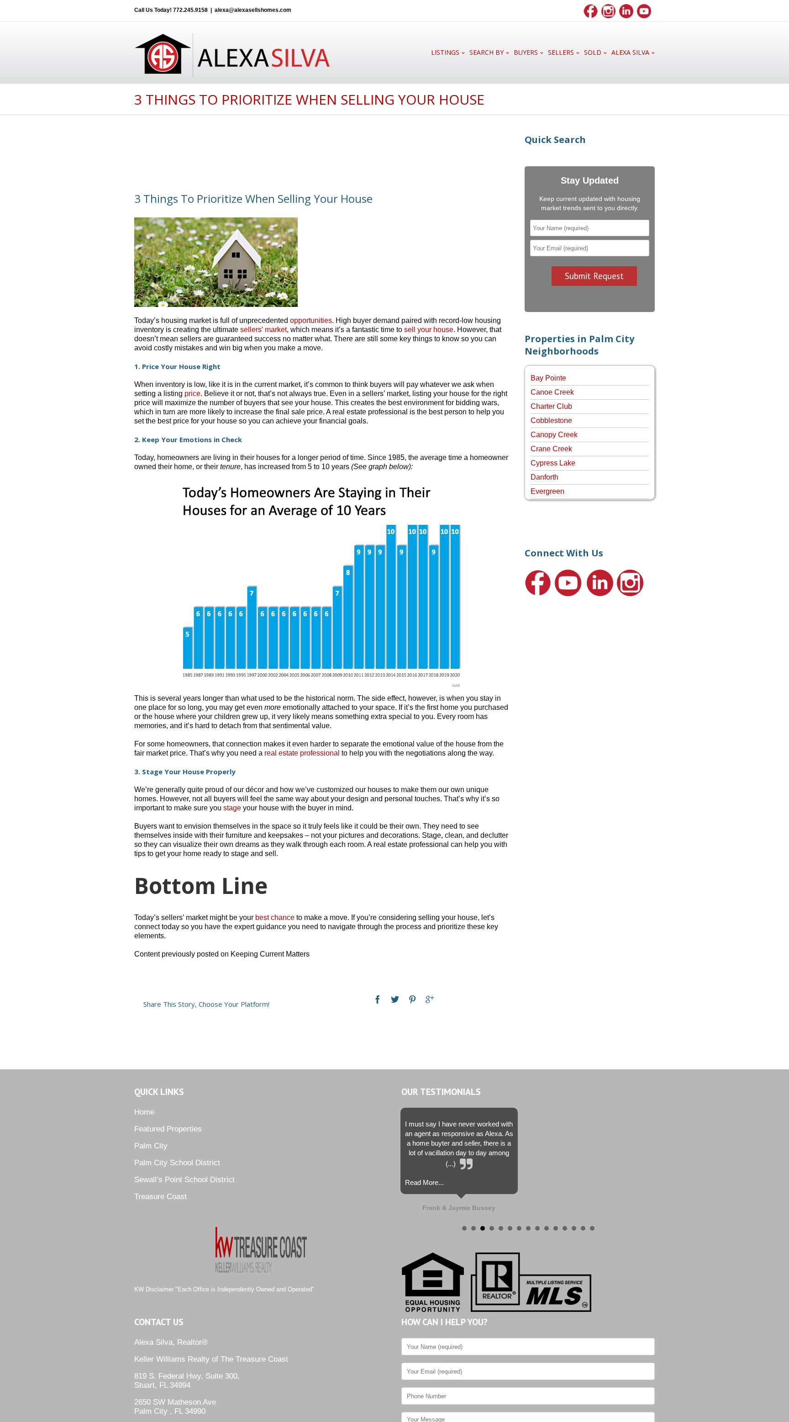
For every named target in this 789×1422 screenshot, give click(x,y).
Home (144, 1112)
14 (583, 1228)
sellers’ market (263, 329)
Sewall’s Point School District (184, 1179)
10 (546, 1228)
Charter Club (551, 406)
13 (574, 1228)
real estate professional (302, 753)
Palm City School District (177, 1162)
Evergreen (547, 491)
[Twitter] (395, 999)
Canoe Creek (552, 392)
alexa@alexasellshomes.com (253, 10)
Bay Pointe (548, 378)
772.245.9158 (190, 10)
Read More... (424, 1182)
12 (565, 1228)
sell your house (428, 329)
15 (592, 1228)
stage (232, 808)
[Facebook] (377, 999)
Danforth (544, 477)
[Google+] (430, 999)
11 (555, 1228)
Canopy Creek (554, 435)
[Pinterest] (412, 999)
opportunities (311, 320)
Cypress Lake (553, 463)
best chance (275, 917)
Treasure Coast (160, 1196)
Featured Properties (168, 1129)
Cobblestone (551, 420)
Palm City (151, 1146)
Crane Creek (551, 449)
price (192, 393)
